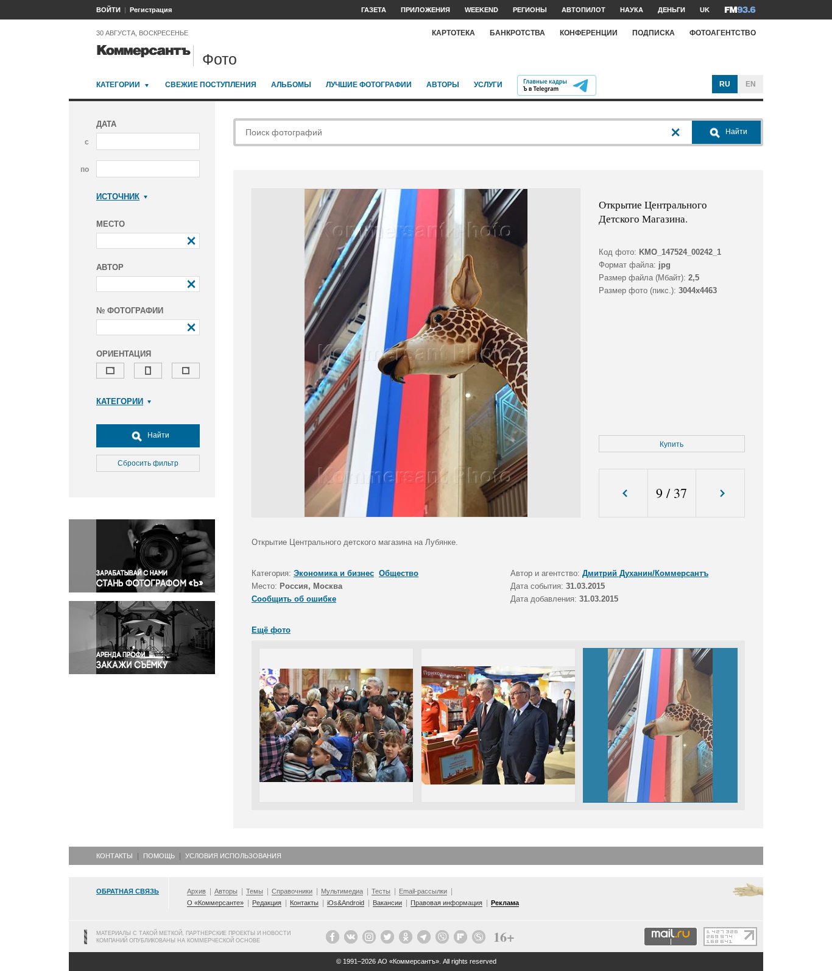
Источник (117, 196)
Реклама (505, 902)
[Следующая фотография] (720, 493)
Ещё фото (271, 630)
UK (705, 9)
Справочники (292, 891)
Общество (398, 573)
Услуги (488, 84)
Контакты (114, 855)
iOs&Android (345, 902)
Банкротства (517, 33)
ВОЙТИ (108, 9)
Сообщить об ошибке (294, 598)
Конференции (589, 33)
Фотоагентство (722, 33)
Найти (157, 435)
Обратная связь (127, 891)
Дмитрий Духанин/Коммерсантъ (645, 573)
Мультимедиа (342, 891)
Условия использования (233, 855)
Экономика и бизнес (334, 573)
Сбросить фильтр (148, 463)
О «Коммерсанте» (215, 902)
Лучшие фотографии (369, 84)
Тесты (381, 891)
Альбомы (291, 84)
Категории (118, 84)
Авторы (442, 84)
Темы (254, 891)
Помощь (159, 855)
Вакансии (387, 902)
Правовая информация (446, 902)
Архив (196, 891)
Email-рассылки (423, 891)
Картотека (453, 33)
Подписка (653, 33)
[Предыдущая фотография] (623, 493)
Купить (671, 444)
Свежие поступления (210, 84)
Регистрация (151, 9)
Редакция (266, 902)
